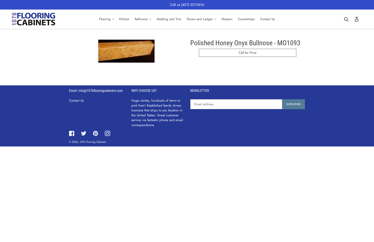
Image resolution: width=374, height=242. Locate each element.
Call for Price (247, 52)
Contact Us (76, 100)
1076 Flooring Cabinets (93, 142)
